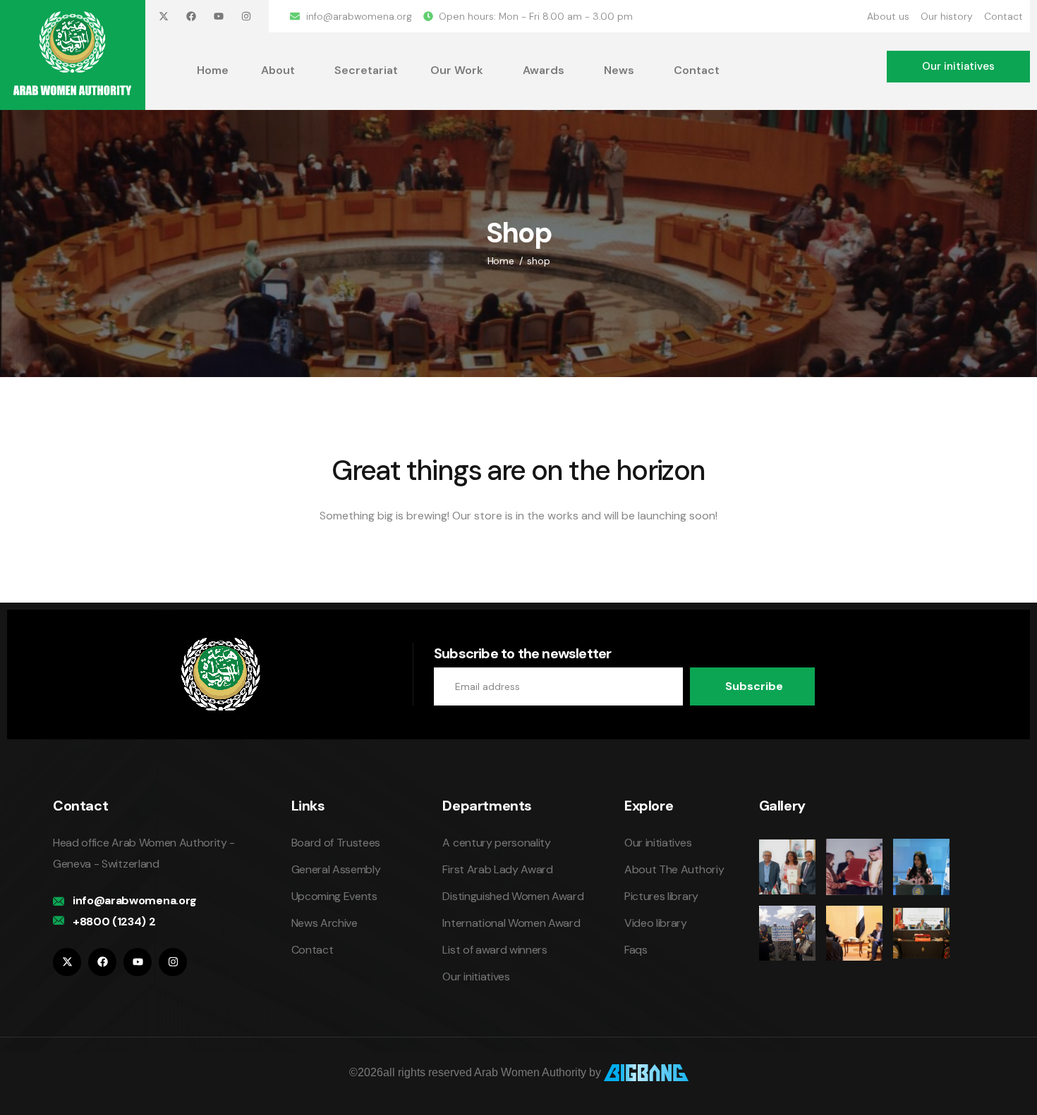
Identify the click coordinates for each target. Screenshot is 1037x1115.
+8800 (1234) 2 (114, 921)
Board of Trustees (336, 842)
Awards (543, 70)
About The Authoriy (674, 869)
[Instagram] (246, 16)
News (619, 70)
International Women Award (511, 923)
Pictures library (661, 896)
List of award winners (494, 949)
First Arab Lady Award (497, 869)
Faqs (636, 949)
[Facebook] (191, 16)
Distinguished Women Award (512, 896)
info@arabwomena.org (135, 900)
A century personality (496, 842)
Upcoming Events (334, 896)
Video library (655, 923)
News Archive (324, 923)
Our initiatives (475, 976)
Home (213, 70)
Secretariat (366, 70)
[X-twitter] (164, 16)
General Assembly (336, 869)
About (278, 70)
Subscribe (754, 686)
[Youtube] (219, 16)
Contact (697, 70)
